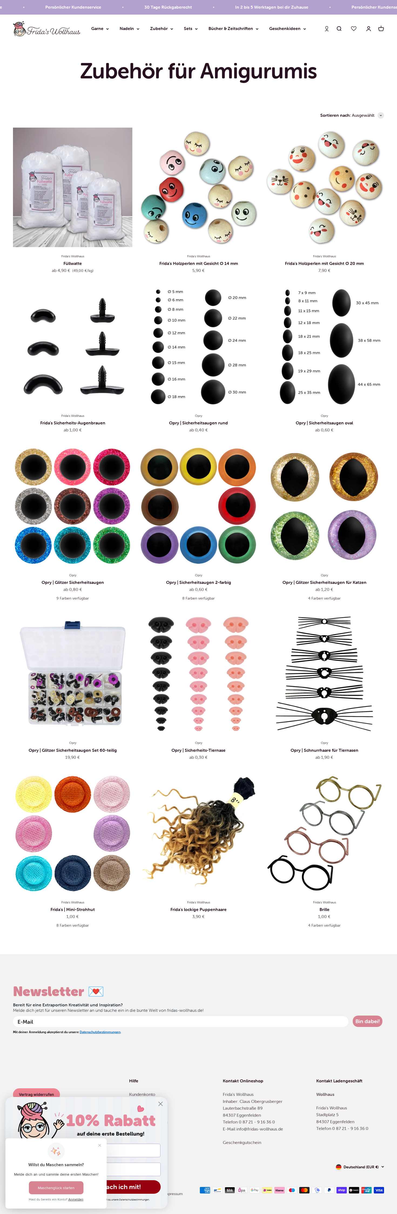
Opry (198, 416)
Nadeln (127, 28)
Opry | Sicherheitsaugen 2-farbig (198, 582)
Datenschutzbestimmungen (100, 1032)
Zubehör (159, 28)
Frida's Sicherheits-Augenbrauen (72, 422)
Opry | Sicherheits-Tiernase (198, 750)
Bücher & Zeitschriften (230, 28)
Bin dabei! (367, 1021)
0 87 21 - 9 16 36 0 (257, 1122)
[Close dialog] (160, 1104)
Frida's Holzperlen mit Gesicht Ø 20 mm (324, 263)
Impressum (173, 1193)
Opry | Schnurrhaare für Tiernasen (324, 750)
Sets (188, 28)
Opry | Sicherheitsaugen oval (324, 422)
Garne (97, 28)
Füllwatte (72, 263)
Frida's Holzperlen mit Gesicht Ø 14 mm (198, 263)
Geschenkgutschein (242, 1142)
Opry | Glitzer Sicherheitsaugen (73, 582)
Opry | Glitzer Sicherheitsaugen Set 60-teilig (73, 750)
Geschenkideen (285, 28)
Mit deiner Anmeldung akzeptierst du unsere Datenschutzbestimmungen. (111, 1199)
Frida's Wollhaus (72, 256)
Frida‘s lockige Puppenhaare (198, 909)
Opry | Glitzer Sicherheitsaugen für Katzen (324, 582)
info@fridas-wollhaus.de (259, 1129)
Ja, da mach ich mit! (111, 1187)
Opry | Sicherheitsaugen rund (198, 422)
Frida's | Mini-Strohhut (73, 909)
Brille (324, 909)
